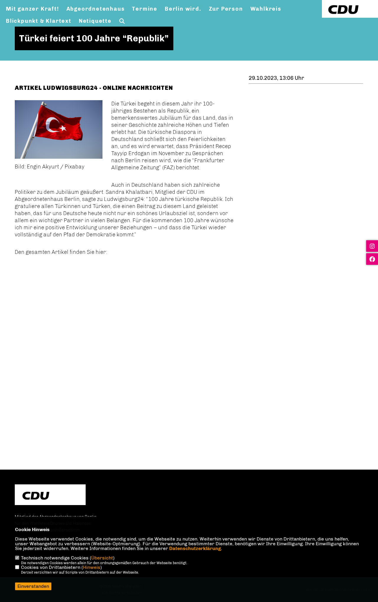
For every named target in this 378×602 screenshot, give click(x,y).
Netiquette (95, 21)
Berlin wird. (183, 9)
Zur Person (226, 9)
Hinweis (91, 567)
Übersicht (102, 558)
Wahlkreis (265, 9)
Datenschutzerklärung (195, 548)
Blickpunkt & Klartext (38, 21)
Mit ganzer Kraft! (32, 9)
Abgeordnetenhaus (95, 9)
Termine (144, 9)
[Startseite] (50, 495)
